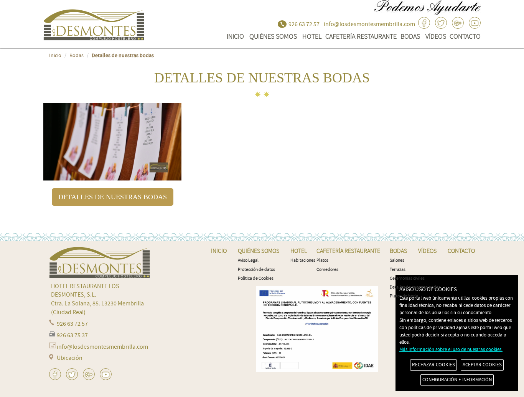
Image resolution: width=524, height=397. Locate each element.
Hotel (311, 36)
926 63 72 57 (304, 24)
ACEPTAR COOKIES (482, 365)
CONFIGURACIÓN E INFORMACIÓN (457, 380)
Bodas (410, 36)
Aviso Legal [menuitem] (248, 260)
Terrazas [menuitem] (397, 269)
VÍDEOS (435, 36)
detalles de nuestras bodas (112, 197)
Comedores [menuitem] (327, 269)
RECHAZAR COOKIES (433, 365)
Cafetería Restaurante (361, 36)
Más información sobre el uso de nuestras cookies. (451, 349)
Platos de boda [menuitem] (404, 296)
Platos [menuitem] (322, 260)
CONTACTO (465, 36)
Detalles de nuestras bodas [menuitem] (415, 287)
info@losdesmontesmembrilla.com (369, 24)
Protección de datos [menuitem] (256, 269)
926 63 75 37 (72, 335)
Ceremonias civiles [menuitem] (407, 278)
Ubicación (69, 358)
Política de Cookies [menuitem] (256, 278)
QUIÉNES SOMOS (273, 36)
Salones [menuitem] (397, 260)
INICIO (235, 36)
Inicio (55, 55)
